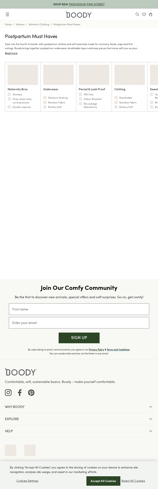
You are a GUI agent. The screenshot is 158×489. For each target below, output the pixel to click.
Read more (11, 53)
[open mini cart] (150, 14)
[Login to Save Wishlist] (144, 14)
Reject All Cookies (133, 481)
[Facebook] (19, 392)
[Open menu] (7, 14)
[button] (79, 338)
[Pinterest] (31, 392)
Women (20, 24)
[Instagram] (8, 392)
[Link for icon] (10, 450)
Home (8, 24)
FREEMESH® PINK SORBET (87, 4)
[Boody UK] (79, 14)
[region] (79, 475)
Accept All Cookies (103, 481)
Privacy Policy (96, 349)
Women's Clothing (39, 24)
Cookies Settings (27, 481)
